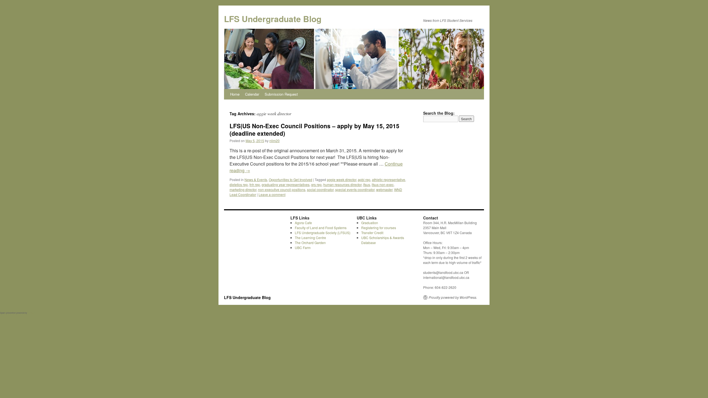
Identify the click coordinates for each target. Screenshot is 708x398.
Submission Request (281, 94)
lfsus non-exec (383, 184)
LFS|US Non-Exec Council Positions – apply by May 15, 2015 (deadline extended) (314, 129)
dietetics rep (239, 184)
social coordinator (320, 189)
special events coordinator (354, 189)
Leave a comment (272, 194)
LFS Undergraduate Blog (272, 19)
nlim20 (274, 140)
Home (235, 94)
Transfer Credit (372, 232)
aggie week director (341, 179)
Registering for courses (378, 227)
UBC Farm (303, 247)
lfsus (366, 184)
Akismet (31, 312)
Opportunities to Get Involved (290, 179)
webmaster (384, 189)
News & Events (255, 179)
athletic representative (388, 179)
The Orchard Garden (310, 242)
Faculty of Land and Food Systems (321, 227)
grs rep (316, 184)
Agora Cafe (303, 222)
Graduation (369, 222)
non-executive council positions (281, 189)
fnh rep (254, 184)
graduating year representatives (285, 184)
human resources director (342, 184)
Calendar (252, 94)
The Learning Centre (310, 237)
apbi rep (364, 179)
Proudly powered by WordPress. (453, 297)
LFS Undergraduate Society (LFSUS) (322, 232)
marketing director (243, 189)
